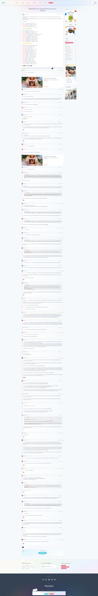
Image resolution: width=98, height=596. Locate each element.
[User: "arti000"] (22, 89)
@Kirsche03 (24, 47)
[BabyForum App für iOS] (52, 579)
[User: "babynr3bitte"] (22, 102)
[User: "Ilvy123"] (30, 65)
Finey (23, 495)
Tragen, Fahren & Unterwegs (69, 55)
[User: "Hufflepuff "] (24, 65)
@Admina (27, 72)
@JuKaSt (40, 18)
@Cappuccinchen (25, 152)
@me (24, 367)
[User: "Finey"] (22, 495)
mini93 (26, 174)
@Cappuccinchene (24, 35)
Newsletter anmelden (48, 566)
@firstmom (23, 23)
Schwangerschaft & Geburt (69, 82)
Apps (45, 2)
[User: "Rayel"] (25, 65)
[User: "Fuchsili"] (22, 402)
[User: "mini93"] (22, 121)
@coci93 (23, 32)
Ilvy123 (24, 114)
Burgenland (27, 568)
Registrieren (50, 2)
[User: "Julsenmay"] (31, 65)
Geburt (66, 45)
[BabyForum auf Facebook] (43, 579)
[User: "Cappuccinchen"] (22, 133)
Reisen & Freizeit (67, 54)
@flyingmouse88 (24, 46)
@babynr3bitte (25, 185)
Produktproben (64, 568)
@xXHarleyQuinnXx (25, 34)
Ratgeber (23, 2)
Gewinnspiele (63, 565)
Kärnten (31, 565)
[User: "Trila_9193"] (22, 65)
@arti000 (24, 111)
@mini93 (24, 229)
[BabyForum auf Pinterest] (46, 579)
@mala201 (23, 55)
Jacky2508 (24, 511)
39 (31, 547)
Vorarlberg (23, 568)
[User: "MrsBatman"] (28, 65)
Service (40, 2)
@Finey (24, 522)
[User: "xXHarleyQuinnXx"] (22, 232)
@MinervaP (23, 56)
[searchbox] (92, 2)
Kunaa (24, 94)
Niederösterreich (27, 565)
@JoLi (23, 59)
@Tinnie (23, 31)
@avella (23, 58)
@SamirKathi (24, 54)
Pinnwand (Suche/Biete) (68, 59)
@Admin (24, 72)
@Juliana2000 (24, 63)
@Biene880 (24, 277)
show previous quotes (27, 251)
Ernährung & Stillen (67, 46)
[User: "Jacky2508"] (22, 461)
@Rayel (24, 541)
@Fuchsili (23, 57)
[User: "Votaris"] (25, 465)
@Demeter (23, 52)
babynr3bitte (24, 102)
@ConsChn (23, 40)
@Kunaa (24, 362)
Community (17, 2)
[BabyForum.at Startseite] (3, 3)
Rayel (23, 107)
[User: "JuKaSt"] (23, 14)
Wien (22, 565)
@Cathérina (23, 51)
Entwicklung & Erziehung (68, 49)
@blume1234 (24, 53)
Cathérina (24, 539)
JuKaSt (25, 14)
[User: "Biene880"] (22, 260)
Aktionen (28, 2)
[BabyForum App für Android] (55, 579)
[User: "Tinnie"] (27, 65)
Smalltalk (66, 41)
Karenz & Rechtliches (68, 50)
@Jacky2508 (25, 470)
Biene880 (24, 260)
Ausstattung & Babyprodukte (69, 51)
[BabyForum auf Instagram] (49, 579)
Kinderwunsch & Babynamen (69, 42)
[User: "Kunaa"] (22, 94)
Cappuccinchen (25, 327)
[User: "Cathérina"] (22, 357)
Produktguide (34, 2)
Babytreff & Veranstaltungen (69, 58)
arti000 (24, 89)
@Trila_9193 (23, 41)
